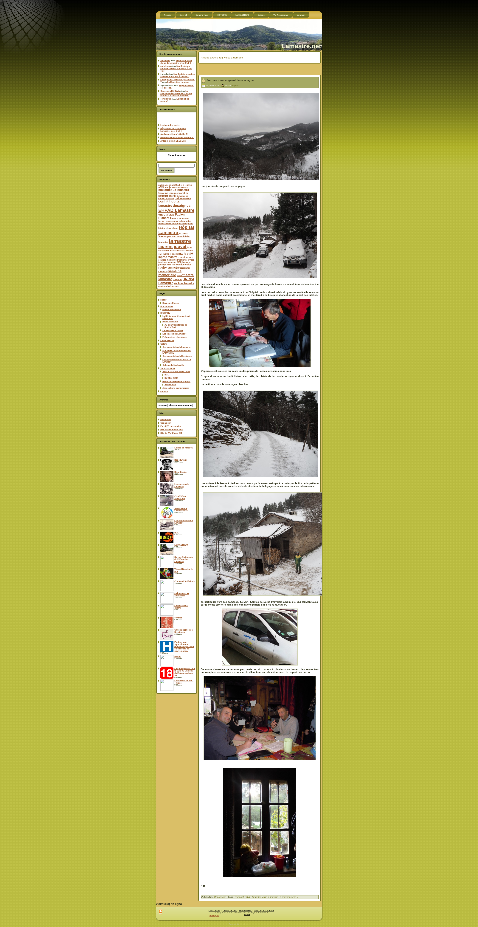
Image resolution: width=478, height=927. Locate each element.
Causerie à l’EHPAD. (170, 91)
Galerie (163, 344)
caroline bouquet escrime (173, 194)
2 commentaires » (289, 897)
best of (163, 300)
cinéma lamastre (183, 198)
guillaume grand (185, 223)
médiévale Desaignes (177, 260)
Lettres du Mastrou (183, 448)
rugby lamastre (169, 267)
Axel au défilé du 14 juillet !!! (174, 134)
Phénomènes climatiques (174, 337)
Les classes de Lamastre (174, 334)
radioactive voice (181, 264)
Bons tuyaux (166, 306)
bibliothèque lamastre (173, 189)
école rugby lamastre (168, 286)
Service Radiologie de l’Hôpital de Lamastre (183, 559)
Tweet (247, 915)
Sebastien (165, 60)
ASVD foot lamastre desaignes (173, 187)
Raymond (236, 85)
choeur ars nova (166, 198)
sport (179, 275)
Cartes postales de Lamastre (176, 347)
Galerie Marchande (171, 309)
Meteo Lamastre (176, 155)
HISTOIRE (165, 313)
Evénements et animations (181, 594)
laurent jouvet (172, 246)
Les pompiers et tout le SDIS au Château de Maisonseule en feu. (184, 671)
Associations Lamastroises (175, 388)
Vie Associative (167, 368)
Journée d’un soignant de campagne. (230, 80)
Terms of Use (230, 910)
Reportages (220, 897)
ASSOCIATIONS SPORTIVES (176, 371)
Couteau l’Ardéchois (184, 581)
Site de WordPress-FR (171, 433)
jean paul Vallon (175, 237)
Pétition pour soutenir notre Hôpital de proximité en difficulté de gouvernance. (184, 646)
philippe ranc (164, 265)
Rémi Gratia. (180, 472)
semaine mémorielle (169, 273)
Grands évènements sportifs (176, 381)
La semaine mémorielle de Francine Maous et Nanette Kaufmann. (176, 93)
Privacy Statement (264, 910)
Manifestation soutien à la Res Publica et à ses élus (176, 68)
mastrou (173, 257)
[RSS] (160, 912)
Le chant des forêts (169, 125)
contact (164, 391)
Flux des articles (170, 426)
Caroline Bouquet (168, 193)
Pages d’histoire (170, 322)
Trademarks (245, 910)
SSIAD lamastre (253, 897)
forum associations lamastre (174, 221)
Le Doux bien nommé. (178, 82)
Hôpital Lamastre (176, 230)
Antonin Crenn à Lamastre (173, 141)
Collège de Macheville (173, 365)
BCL (166, 375)
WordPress (244, 924)
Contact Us (214, 910)
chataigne (183, 196)
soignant (239, 897)
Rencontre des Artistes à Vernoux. (177, 137)
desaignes (182, 205)
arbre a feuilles (184, 185)
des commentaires (171, 429)
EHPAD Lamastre (176, 210)
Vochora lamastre (184, 283)
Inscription (165, 419)
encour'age (166, 214)
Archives (162, 405)
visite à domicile (270, 897)
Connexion (165, 423)
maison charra (178, 250)
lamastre (180, 241)
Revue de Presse (170, 303)
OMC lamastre (183, 262)
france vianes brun (167, 223)
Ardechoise (170, 384)
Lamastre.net (301, 45)
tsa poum (177, 279)
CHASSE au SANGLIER (180, 497)
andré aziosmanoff (167, 185)
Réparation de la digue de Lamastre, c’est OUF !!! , (176, 61)
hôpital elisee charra (168, 228)
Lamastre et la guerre (172, 330)
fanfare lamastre (179, 218)
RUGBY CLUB (171, 378)
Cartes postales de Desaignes (177, 356)
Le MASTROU (167, 340)
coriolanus (165, 66)
